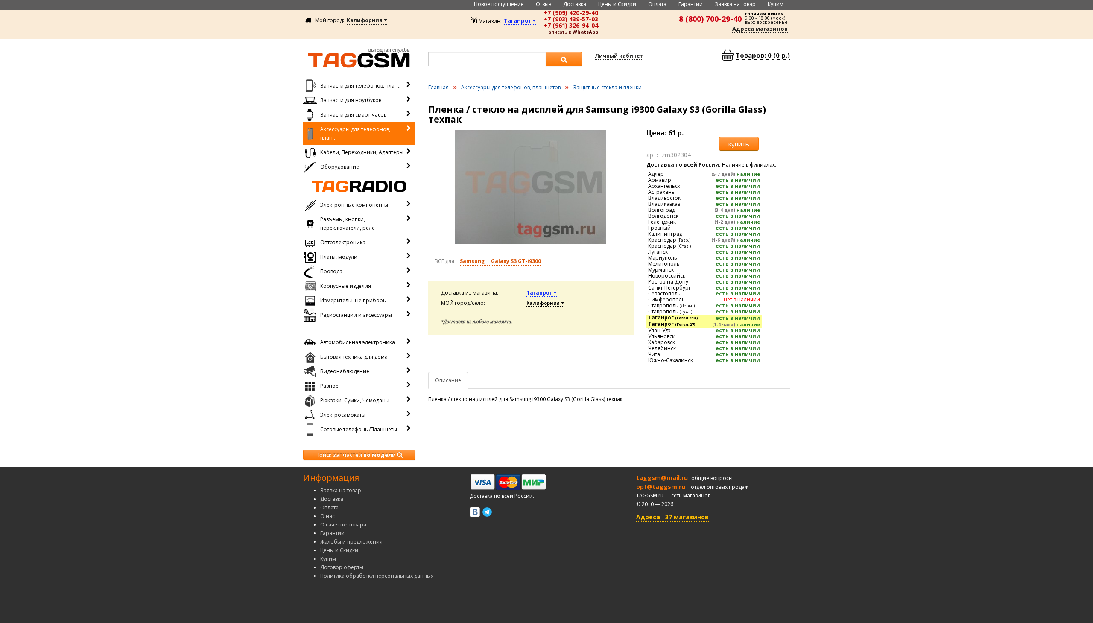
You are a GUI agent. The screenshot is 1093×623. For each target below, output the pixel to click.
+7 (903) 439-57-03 (571, 19)
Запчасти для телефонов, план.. (360, 85)
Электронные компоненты (354, 204)
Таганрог (539, 292)
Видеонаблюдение (344, 371)
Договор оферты (341, 567)
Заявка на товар (735, 4)
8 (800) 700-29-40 (710, 19)
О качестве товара (343, 524)
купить (738, 144)
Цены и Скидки (617, 4)
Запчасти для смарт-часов (353, 114)
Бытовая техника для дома (354, 356)
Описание (448, 380)
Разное (329, 385)
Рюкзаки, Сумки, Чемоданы (354, 400)
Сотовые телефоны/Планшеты (358, 429)
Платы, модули (338, 256)
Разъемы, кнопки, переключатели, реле (347, 223)
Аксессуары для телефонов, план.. (355, 133)
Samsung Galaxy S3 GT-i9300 (500, 261)
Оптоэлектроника (342, 242)
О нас (327, 516)
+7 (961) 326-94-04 (571, 25)
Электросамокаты (342, 414)
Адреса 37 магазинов (672, 517)
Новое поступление (499, 4)
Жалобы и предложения (351, 541)
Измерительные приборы (353, 300)
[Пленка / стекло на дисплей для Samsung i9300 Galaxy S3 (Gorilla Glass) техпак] (531, 187)
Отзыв (543, 4)
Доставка (574, 4)
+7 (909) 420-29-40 (571, 13)
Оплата (657, 4)
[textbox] (487, 59)
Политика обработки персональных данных (376, 575)
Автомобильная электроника (357, 342)
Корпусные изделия (345, 286)
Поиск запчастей (356, 455)
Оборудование (339, 166)
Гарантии (690, 4)
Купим (775, 4)
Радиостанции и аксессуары (356, 315)
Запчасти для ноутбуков (350, 100)
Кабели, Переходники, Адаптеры (361, 152)
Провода (331, 271)
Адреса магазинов (760, 28)
